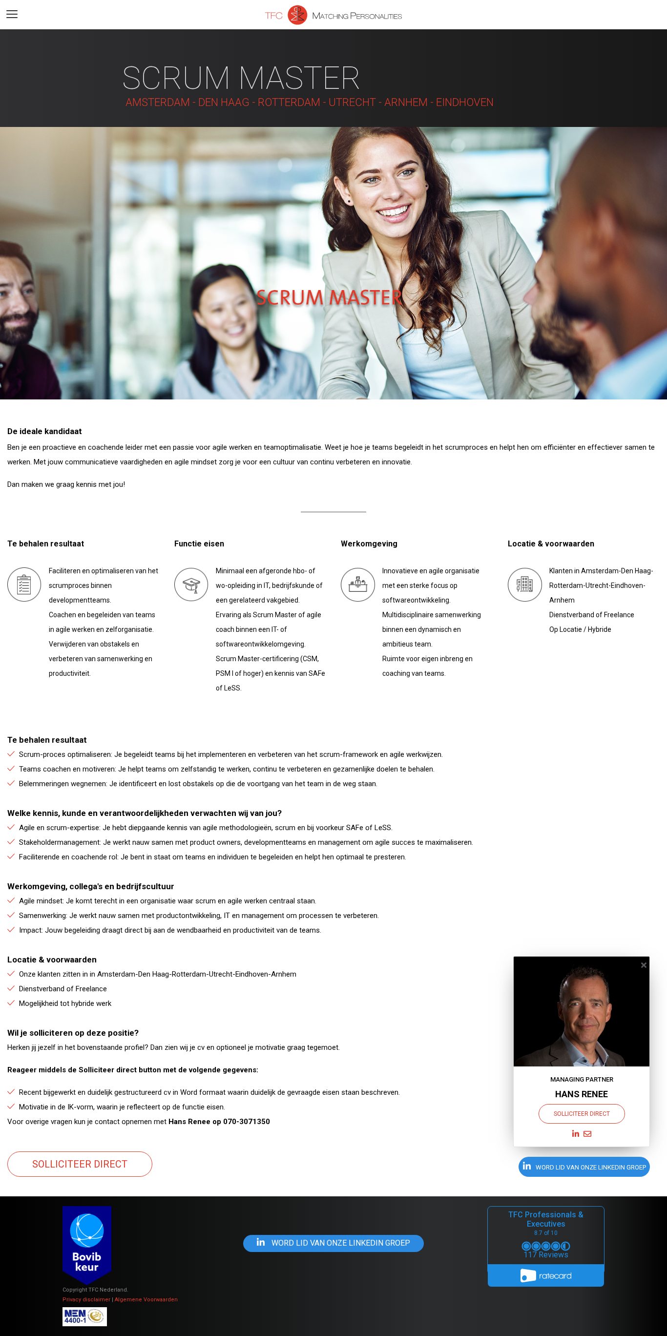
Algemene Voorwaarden (146, 1299)
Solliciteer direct (79, 1164)
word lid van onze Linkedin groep (590, 1167)
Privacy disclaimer (86, 1299)
